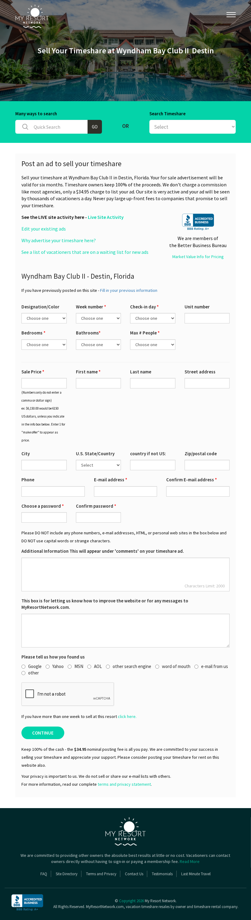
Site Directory (66, 873)
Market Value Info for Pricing (198, 256)
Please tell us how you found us (53, 657)
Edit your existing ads (43, 229)
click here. (127, 716)
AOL (98, 666)
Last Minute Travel (196, 873)
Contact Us (134, 873)
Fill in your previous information (128, 290)
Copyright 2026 (131, 900)
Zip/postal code (201, 453)
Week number (91, 307)
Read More (190, 861)
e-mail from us (214, 666)
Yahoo (58, 666)
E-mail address (110, 480)
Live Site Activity (106, 217)
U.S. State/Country (95, 453)
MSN (78, 666)
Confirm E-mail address (191, 480)
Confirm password (96, 506)
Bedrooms (33, 333)
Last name (140, 372)
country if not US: (148, 453)
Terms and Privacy (101, 873)
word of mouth (176, 666)
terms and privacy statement (124, 784)
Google (35, 666)
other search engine (132, 666)
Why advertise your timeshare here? (58, 240)
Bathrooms (88, 333)
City (25, 453)
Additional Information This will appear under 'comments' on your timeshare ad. (102, 551)
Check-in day (144, 307)
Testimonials (162, 873)
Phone (27, 480)
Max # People (145, 333)
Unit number (197, 307)
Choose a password (42, 506)
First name (88, 372)
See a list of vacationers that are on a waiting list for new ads (84, 252)
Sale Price (32, 372)
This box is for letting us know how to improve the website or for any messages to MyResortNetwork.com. (104, 604)
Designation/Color (40, 307)
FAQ (43, 873)
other (33, 673)
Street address (200, 372)
